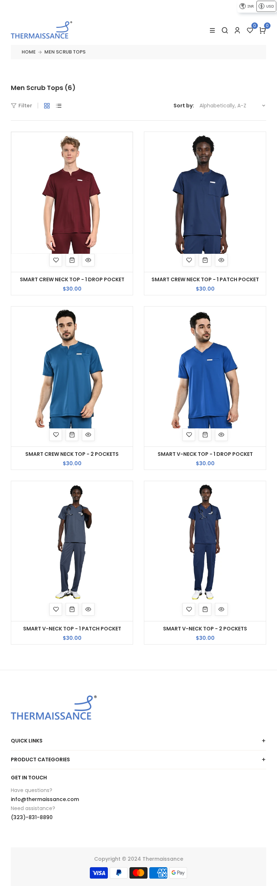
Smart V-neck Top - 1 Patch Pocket (72, 628)
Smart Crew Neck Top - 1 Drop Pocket (72, 279)
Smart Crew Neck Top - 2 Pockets (72, 454)
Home (29, 51)
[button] (262, 30)
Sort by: (183, 105)
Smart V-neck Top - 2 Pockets (205, 628)
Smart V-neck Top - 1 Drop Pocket (205, 454)
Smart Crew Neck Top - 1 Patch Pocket (205, 279)
